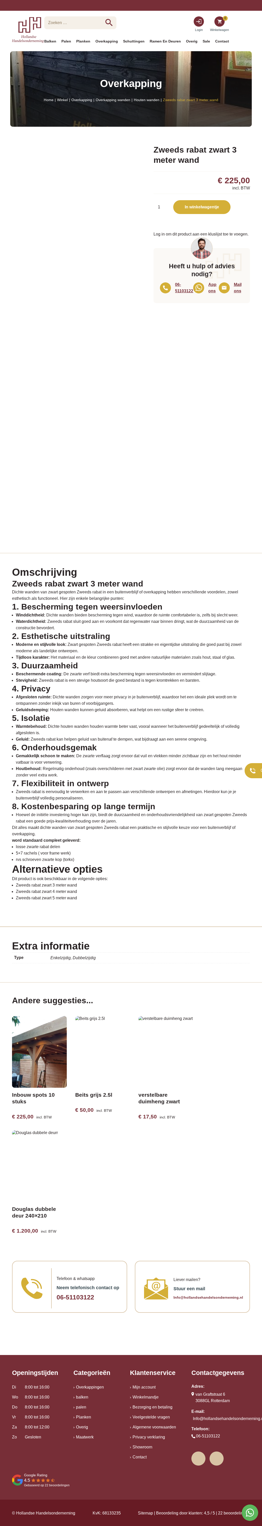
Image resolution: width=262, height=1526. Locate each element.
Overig (82, 1427)
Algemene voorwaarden (154, 1427)
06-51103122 (75, 1297)
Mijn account (144, 1387)
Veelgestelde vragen (151, 1417)
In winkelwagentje (202, 207)
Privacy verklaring (149, 1437)
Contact (140, 1457)
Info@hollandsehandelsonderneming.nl (208, 1297)
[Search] (109, 22)
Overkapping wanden (113, 100)
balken (82, 1397)
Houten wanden (146, 100)
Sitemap (145, 1513)
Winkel (62, 100)
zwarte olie (153, 768)
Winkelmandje (146, 1397)
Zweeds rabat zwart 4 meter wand (46, 891)
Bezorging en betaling (152, 1407)
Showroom (142, 1447)
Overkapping (81, 100)
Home (48, 100)
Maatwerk (85, 1437)
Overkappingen (90, 1387)
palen (81, 1407)
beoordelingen (234, 1513)
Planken (83, 1417)
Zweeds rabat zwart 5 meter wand (46, 898)
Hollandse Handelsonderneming (45, 1513)
